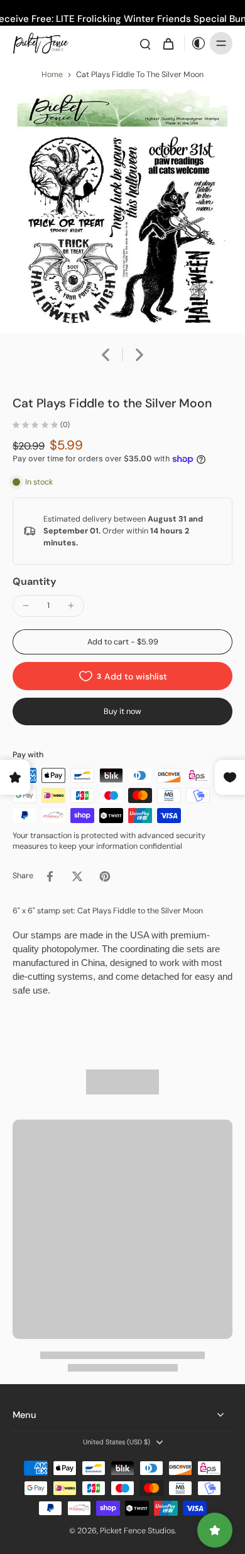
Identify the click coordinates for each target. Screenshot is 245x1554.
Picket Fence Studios (137, 1531)
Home (52, 75)
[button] (122, 642)
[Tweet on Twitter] (77, 876)
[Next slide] (139, 355)
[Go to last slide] (105, 355)
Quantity (35, 581)
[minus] (25, 606)
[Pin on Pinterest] (105, 876)
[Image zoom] (122, 211)
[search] (145, 43)
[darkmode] (195, 43)
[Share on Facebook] (49, 876)
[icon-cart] (168, 43)
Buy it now (122, 711)
